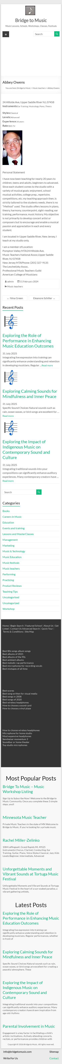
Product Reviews (12, 585)
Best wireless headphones (15, 702)
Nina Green (15, 298)
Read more (47, 365)
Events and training (13, 528)
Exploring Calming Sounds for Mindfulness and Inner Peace (29, 393)
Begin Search (17, 625)
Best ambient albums (13, 659)
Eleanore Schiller (44, 298)
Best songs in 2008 (11, 696)
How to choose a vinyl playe (16, 708)
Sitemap (54, 1051)
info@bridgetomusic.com (17, 1051)
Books (6, 510)
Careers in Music (11, 516)
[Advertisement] (31, 56)
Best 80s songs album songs (16, 651)
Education (8, 522)
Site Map (29, 631)
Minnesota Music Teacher (25, 817)
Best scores (8, 690)
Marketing (8, 545)
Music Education (11, 556)
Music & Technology (13, 551)
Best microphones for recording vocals (22, 665)
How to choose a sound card (16, 705)
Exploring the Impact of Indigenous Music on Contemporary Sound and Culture (26, 449)
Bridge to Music (31, 20)
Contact (54, 1058)
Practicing (8, 579)
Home (5, 625)
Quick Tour (47, 628)
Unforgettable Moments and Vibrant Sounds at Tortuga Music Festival (30, 873)
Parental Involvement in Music (29, 1026)
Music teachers (15, 286)
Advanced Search (31, 628)
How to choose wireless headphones (21, 730)
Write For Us (10, 1058)
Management (10, 539)
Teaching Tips (10, 591)
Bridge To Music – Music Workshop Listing (23, 789)
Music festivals (10, 562)
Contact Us (16, 628)
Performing (8, 574)
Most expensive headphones (16, 736)
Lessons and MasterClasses (18, 533)
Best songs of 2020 (12, 699)
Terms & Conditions (13, 631)
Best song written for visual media (19, 693)
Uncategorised (10, 597)
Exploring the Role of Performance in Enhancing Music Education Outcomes (28, 340)
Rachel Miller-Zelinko (21, 840)
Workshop (8, 608)
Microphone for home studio (17, 733)
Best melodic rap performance (18, 662)
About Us (48, 625)
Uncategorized (10, 603)
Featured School (33, 625)
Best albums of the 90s (13, 657)
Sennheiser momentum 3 (15, 739)
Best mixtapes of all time (14, 668)
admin (10, 281)
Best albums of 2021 (12, 654)
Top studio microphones (14, 745)
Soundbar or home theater (15, 742)
